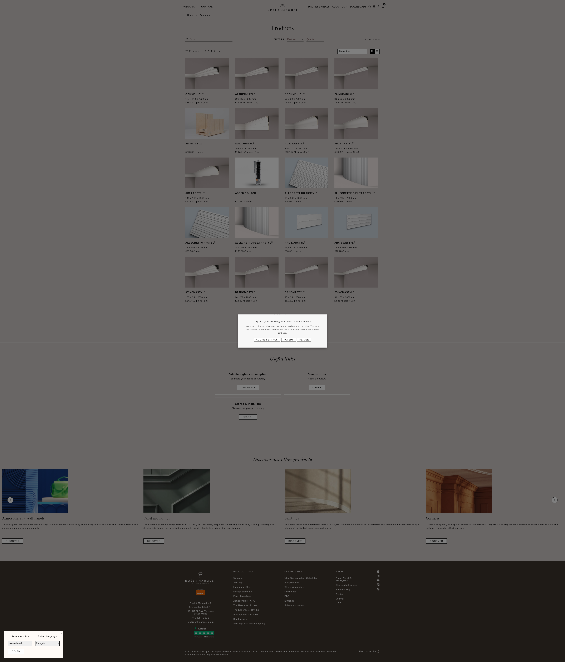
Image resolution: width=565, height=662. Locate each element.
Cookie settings (267, 339)
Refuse (304, 339)
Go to (16, 651)
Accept (288, 339)
